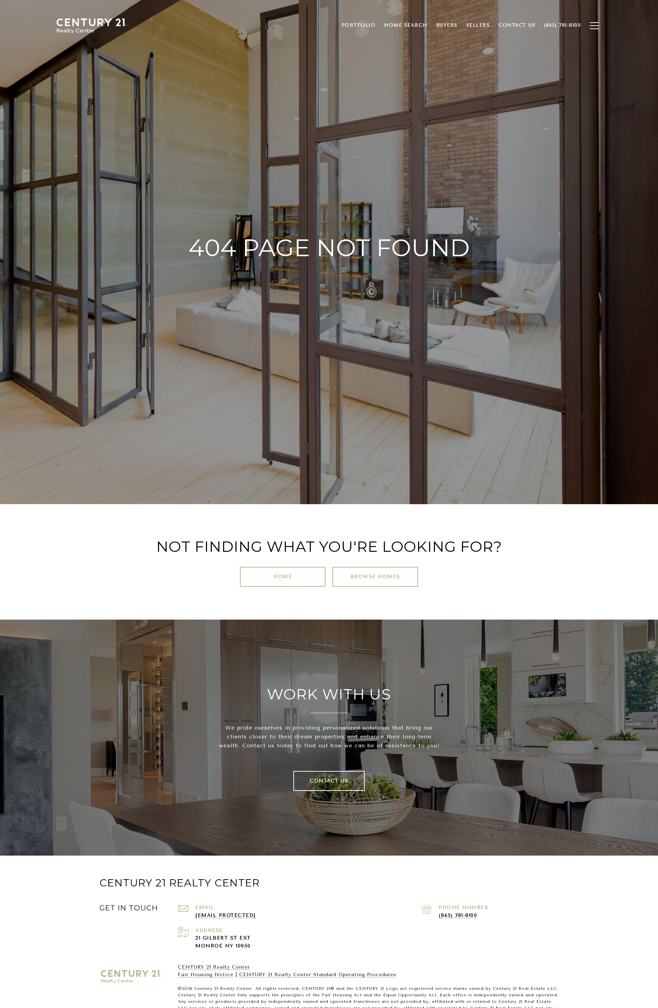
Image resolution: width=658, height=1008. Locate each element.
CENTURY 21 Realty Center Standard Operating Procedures (317, 975)
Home (282, 577)
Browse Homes (375, 577)
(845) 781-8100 (458, 915)
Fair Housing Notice (205, 975)
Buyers (447, 25)
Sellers (478, 25)
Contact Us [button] (329, 781)
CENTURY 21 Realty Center (214, 967)
